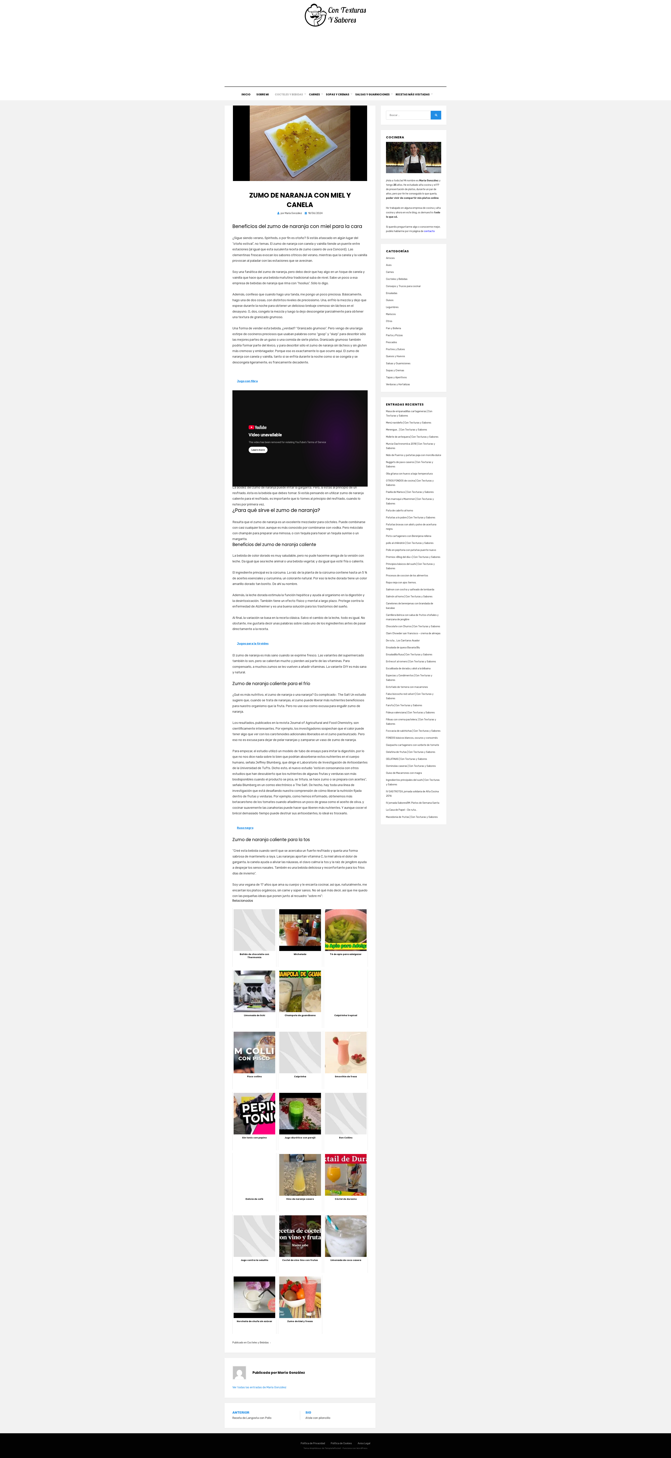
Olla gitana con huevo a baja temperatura (409, 473)
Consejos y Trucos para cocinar (403, 286)
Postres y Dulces (395, 349)
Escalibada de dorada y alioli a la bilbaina (408, 668)
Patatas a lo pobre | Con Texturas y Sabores (410, 517)
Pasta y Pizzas (394, 335)
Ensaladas (391, 293)
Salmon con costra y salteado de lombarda (410, 589)
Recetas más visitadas (413, 94)
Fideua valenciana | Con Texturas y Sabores (410, 712)
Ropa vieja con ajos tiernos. (401, 582)
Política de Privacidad (313, 1443)
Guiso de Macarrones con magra (404, 773)
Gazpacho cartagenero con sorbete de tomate (412, 745)
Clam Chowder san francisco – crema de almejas (413, 633)
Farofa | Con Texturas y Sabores (404, 705)
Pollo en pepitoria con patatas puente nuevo (411, 550)
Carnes (314, 94)
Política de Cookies (341, 1443)
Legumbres (392, 307)
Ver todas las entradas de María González (259, 1387)
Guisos (390, 300)
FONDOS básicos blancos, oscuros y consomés (412, 737)
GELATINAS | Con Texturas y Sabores (406, 759)
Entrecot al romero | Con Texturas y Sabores (411, 661)
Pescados (391, 342)
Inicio (245, 94)
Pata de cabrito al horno (399, 510)
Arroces (390, 258)
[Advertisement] (335, 56)
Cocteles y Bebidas (289, 94)
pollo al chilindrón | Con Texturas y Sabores (410, 543)
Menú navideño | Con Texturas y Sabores (408, 422)
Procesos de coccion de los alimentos (407, 575)
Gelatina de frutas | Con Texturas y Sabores (410, 752)
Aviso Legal (364, 1443)
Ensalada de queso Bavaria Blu (403, 647)
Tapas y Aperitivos (396, 377)
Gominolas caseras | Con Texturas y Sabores (411, 766)
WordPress (361, 1448)
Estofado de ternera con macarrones (407, 687)
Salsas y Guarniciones (372, 94)
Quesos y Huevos (395, 356)
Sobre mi (262, 94)
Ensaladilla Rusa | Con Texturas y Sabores (409, 654)
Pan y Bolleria (393, 328)
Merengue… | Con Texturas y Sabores (406, 429)
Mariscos (391, 314)
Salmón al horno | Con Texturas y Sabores (409, 596)
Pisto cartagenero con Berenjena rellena (408, 536)
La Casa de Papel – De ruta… (401, 809)
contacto (429, 231)
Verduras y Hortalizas (398, 384)
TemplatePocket (333, 1448)
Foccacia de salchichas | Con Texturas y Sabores (413, 730)
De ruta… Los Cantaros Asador (403, 640)
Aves (389, 265)
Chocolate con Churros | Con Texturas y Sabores (413, 626)
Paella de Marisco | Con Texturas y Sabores (410, 492)
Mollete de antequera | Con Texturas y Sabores (412, 436)
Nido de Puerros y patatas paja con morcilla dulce (413, 455)
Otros (389, 321)
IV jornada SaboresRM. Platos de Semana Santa (412, 802)
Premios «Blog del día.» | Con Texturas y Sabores (413, 557)
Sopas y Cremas (337, 94)
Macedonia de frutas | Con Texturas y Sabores (412, 817)
